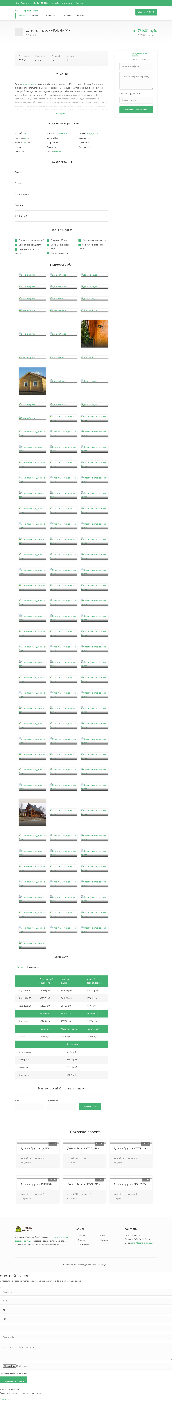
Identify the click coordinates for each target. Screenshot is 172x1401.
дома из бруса (29, 84)
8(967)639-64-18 (146, 12)
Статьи (103, 1236)
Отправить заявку (90, 1107)
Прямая (57, 152)
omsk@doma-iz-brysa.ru (62, 3)
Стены (18, 183)
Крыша (19, 205)
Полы (18, 172)
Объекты (50, 16)
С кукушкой (92, 133)
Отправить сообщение (136, 110)
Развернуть (61, 114)
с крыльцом (61, 133)
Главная (21, 16)
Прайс (20, 967)
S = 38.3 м (32, 34)
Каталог (34, 16)
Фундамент (21, 216)
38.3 (26, 143)
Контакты (81, 16)
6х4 (26, 138)
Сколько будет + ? (130, 93)
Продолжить (6, 1399)
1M (24, 133)
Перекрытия (22, 194)
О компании (65, 16)
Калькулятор (33, 967)
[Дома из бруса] (26, 11)
